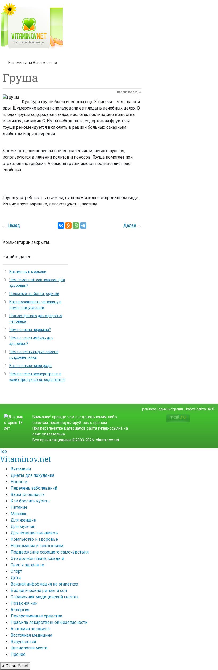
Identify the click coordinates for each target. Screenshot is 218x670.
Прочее (18, 654)
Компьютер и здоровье (34, 539)
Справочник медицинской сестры (44, 596)
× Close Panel (15, 665)
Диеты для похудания (32, 475)
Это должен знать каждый (37, 558)
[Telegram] (83, 225)
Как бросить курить (30, 500)
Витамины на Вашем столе (32, 62)
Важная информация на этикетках (44, 584)
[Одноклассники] (68, 225)
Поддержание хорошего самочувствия (50, 552)
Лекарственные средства (36, 616)
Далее (129, 225)
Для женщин (23, 520)
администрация (171, 409)
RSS (211, 409)
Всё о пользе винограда (30, 366)
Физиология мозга (29, 648)
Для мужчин (23, 526)
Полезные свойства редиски (34, 294)
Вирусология (23, 641)
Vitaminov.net (25, 459)
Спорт (16, 571)
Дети (16, 577)
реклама (149, 409)
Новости (19, 481)
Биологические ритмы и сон (39, 590)
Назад (14, 225)
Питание (19, 507)
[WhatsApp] (76, 225)
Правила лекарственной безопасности (49, 622)
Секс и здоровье (27, 564)
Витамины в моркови (27, 271)
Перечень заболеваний (34, 488)
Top (3, 451)
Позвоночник (24, 603)
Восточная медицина (31, 635)
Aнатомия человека (30, 628)
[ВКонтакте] (61, 225)
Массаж (18, 513)
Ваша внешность (28, 494)
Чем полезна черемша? (30, 330)
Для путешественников (34, 532)
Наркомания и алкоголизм (37, 545)
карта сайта (196, 409)
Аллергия (20, 609)
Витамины (21, 468)
